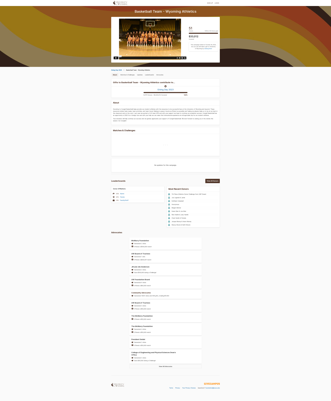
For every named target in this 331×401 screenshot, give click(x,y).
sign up (210, 3)
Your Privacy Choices (189, 388)
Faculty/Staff (124, 200)
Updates (140, 75)
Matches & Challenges (127, 75)
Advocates (159, 75)
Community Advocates (141, 293)
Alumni (122, 194)
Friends (122, 197)
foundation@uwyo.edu (212, 388)
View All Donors (212, 181)
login (217, 3)
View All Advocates (165, 366)
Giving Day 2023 (116, 70)
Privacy (177, 388)
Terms (171, 388)
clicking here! (208, 48)
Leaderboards (149, 75)
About (115, 75)
